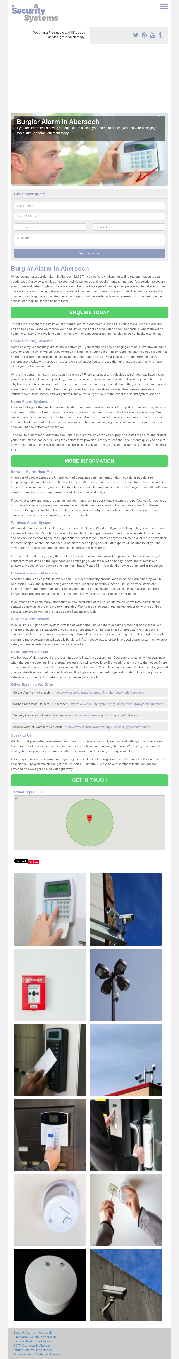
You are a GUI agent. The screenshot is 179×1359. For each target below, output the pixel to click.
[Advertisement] (89, 79)
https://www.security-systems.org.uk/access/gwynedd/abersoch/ (109, 727)
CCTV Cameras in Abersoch (33, 1345)
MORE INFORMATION (89, 461)
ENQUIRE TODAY (89, 312)
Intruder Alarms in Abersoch (33, 1350)
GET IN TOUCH (89, 780)
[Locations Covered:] (13, 6)
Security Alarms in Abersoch (33, 1332)
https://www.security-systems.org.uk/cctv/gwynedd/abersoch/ (99, 715)
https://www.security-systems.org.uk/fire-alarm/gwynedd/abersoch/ (98, 692)
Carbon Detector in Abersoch (33, 1341)
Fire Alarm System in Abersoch (35, 1337)
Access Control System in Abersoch (38, 1354)
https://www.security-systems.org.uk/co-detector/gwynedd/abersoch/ (117, 704)
